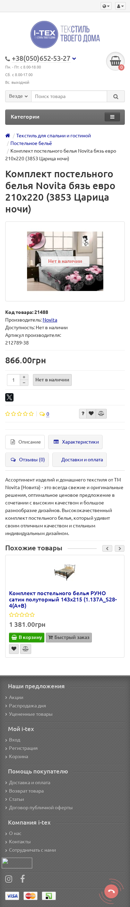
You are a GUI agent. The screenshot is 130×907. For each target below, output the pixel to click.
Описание (29, 442)
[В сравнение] (101, 414)
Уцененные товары (31, 714)
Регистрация (23, 748)
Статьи (16, 799)
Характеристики (80, 442)
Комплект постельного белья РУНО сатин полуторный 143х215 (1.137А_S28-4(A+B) (63, 599)
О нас (15, 833)
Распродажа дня (27, 705)
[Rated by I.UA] (17, 863)
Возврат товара (26, 791)
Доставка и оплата (29, 782)
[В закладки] (91, 414)
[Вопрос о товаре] (83, 414)
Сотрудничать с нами (32, 850)
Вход (14, 740)
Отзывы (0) (32, 459)
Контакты (20, 841)
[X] (9, 397)
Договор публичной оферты (41, 807)
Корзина (18, 756)
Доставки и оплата (82, 459)
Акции (16, 697)
